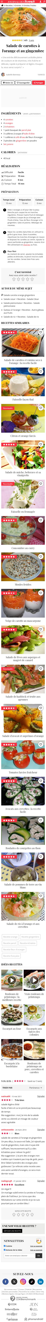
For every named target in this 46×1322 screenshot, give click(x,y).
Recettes (9, 5)
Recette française (11, 956)
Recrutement (37, 1289)
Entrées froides (30, 5)
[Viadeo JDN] (34, 1314)
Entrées (18, 5)
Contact (21, 1289)
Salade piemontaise (13, 303)
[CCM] (12, 1304)
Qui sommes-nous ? (11, 1289)
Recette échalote (27, 943)
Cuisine (8, 1246)
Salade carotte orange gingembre (19, 295)
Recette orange (10, 936)
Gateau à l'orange (12, 310)
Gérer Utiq (40, 1292)
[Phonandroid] (34, 1319)
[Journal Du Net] (34, 1304)
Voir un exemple (36, 1246)
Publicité (29, 1289)
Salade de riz (9, 316)
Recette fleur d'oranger (14, 949)
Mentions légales (8, 1294)
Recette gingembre (30, 936)
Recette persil (9, 943)
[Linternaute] (12, 1309)
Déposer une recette (12, 1231)
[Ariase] (12, 1319)
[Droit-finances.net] (34, 1309)
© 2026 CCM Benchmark (35, 1294)
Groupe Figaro (20, 1294)
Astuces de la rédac (13, 1250)
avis (31, 40)
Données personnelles (10, 1292)
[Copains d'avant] (12, 1314)
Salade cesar (9, 299)
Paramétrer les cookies (27, 1292)
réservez (26, 245)
